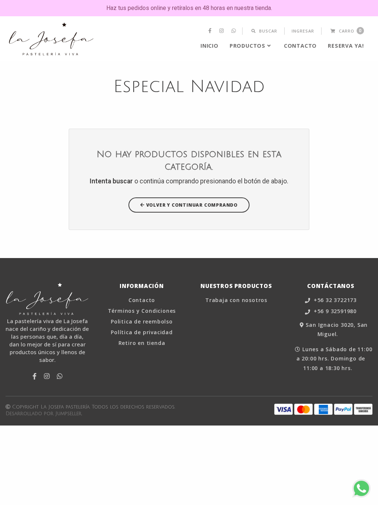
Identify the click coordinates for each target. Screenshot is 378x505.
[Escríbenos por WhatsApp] (361, 488)
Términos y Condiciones (142, 310)
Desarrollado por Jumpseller (44, 413)
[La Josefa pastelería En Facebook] (210, 31)
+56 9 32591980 (334, 311)
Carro (349, 31)
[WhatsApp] (234, 31)
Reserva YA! (346, 45)
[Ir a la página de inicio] (51, 39)
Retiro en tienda (141, 343)
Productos (247, 45)
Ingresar (303, 31)
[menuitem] (210, 31)
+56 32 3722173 (334, 300)
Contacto (300, 45)
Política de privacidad (142, 332)
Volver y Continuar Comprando (191, 205)
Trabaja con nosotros (236, 300)
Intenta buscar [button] (111, 181)
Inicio (209, 45)
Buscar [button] (267, 31)
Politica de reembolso (142, 321)
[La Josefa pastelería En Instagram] (222, 31)
